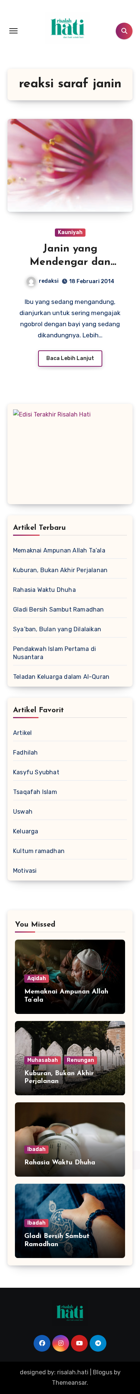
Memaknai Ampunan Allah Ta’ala (59, 550)
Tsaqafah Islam (35, 791)
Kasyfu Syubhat (36, 772)
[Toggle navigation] (13, 30)
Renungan (80, 1060)
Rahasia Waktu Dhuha (44, 589)
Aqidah (36, 978)
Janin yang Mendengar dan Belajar (70, 262)
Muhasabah (42, 1060)
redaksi (49, 281)
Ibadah (36, 1149)
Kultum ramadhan (39, 851)
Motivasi (25, 870)
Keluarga (25, 831)
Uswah (22, 811)
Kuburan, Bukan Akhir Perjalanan (60, 570)
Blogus (102, 1372)
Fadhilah (25, 752)
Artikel (22, 732)
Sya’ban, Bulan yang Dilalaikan (57, 629)
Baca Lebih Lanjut (70, 358)
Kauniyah (70, 232)
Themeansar (69, 1382)
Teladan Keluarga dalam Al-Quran (61, 676)
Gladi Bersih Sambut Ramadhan (58, 609)
